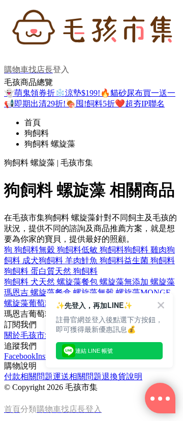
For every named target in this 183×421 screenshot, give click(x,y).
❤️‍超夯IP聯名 (140, 103)
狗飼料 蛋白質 (29, 271)
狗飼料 (36, 133)
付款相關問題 (28, 376)
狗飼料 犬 (21, 281)
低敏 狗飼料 (102, 249)
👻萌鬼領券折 (29, 93)
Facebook (20, 356)
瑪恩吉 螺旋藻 (29, 292)
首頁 (32, 122)
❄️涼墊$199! (77, 93)
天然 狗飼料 (76, 271)
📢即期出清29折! (35, 103)
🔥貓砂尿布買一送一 (137, 93)
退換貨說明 (122, 376)
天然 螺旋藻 (60, 281)
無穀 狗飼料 (60, 249)
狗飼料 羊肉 (60, 260)
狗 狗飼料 (21, 249)
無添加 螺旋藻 (149, 281)
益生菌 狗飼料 (149, 260)
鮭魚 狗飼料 (102, 260)
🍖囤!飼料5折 (90, 103)
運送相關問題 (77, 376)
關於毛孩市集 (28, 335)
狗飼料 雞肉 (145, 249)
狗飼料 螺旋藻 (49, 143)
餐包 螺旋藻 (102, 281)
